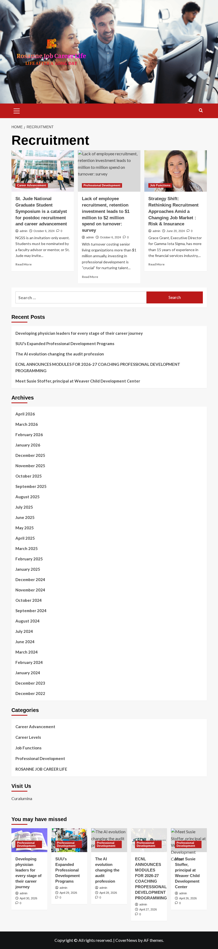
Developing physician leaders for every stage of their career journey (79, 333)
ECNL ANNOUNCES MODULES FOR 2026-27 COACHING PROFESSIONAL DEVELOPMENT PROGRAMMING (97, 367)
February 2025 (29, 558)
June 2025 (25, 517)
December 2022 (30, 693)
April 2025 (25, 538)
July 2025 (24, 507)
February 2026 (29, 434)
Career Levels (28, 737)
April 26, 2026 (188, 898)
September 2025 (31, 486)
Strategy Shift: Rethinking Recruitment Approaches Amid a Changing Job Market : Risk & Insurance (173, 211)
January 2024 (27, 672)
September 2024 (31, 610)
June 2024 (25, 641)
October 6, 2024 (43, 231)
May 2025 (24, 527)
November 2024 (30, 589)
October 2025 (28, 476)
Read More (23, 264)
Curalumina (21, 798)
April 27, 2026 (148, 909)
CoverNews (126, 940)
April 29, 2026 (68, 892)
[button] (16, 110)
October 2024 (28, 600)
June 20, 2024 (175, 231)
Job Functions (160, 185)
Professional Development (101, 185)
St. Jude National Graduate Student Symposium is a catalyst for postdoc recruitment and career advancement (41, 211)
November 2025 (30, 465)
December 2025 (30, 455)
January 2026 (27, 445)
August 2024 (27, 621)
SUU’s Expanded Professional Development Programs (64, 343)
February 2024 (29, 662)
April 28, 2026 (108, 892)
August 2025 (27, 496)
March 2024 (26, 652)
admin (23, 231)
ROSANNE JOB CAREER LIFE (41, 769)
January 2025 (27, 569)
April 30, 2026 (28, 898)
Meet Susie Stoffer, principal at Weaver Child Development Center (77, 381)
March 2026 (26, 424)
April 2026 (25, 413)
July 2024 (24, 631)
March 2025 (26, 548)
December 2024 (30, 579)
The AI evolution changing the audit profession (59, 353)
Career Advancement (31, 185)
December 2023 (30, 683)
